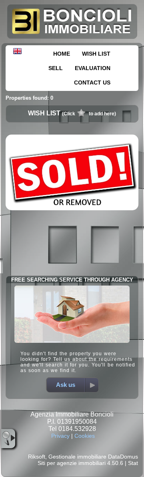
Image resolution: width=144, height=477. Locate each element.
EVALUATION (92, 68)
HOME (61, 53)
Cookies (84, 436)
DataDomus (123, 456)
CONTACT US (92, 82)
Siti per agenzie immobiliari (72, 463)
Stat (133, 463)
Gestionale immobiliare (77, 456)
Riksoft (36, 456)
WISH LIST (96, 53)
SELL (55, 68)
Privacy (60, 436)
